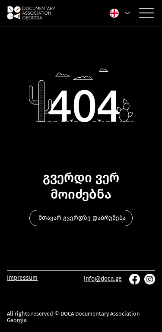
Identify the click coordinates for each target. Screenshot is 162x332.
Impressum (22, 277)
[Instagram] (149, 279)
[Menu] (146, 13)
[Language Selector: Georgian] (119, 13)
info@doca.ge (103, 278)
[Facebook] (134, 279)
